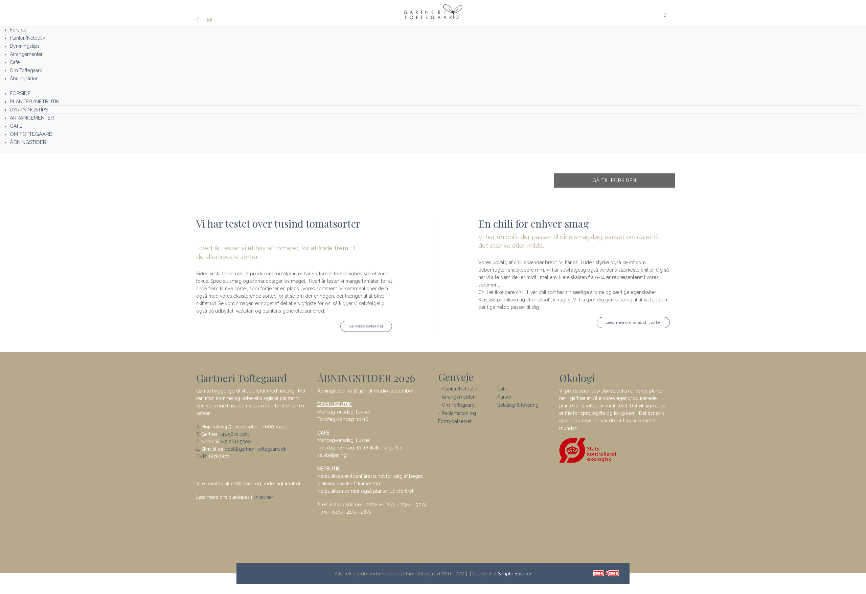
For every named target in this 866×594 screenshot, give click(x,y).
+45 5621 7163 (235, 434)
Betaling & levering (518, 405)
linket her (263, 497)
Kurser (504, 397)
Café (502, 388)
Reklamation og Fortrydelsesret (457, 417)
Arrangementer (458, 397)
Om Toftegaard (458, 405)
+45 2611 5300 (236, 441)
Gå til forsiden (614, 180)
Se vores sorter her (366, 326)
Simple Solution (515, 573)
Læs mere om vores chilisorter (633, 322)
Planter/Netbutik (459, 388)
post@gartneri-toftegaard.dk (255, 449)
